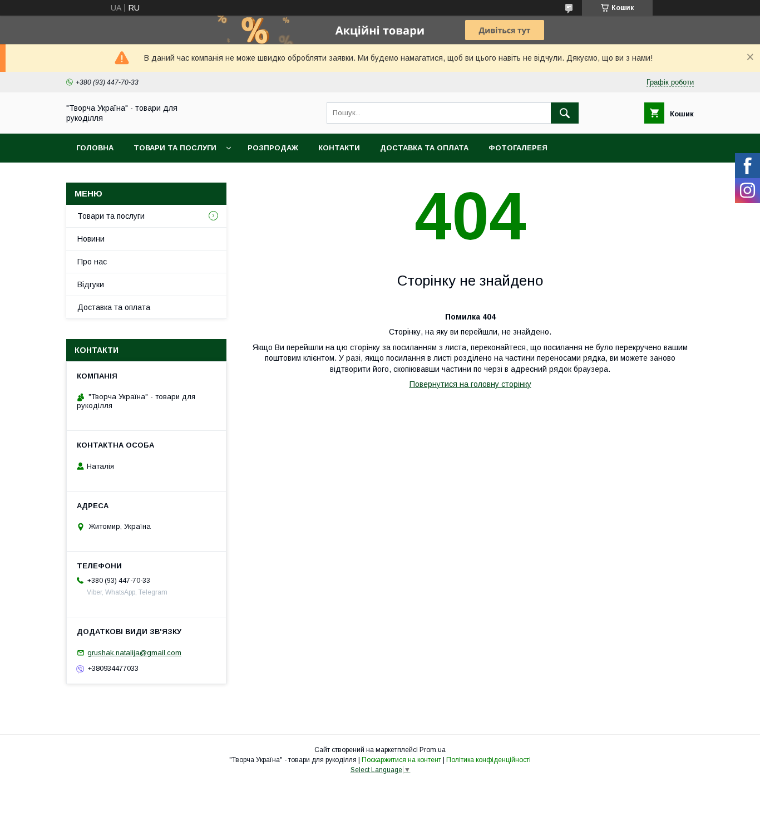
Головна (94, 148)
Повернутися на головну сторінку (470, 384)
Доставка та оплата (424, 148)
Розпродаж (273, 148)
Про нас (92, 261)
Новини (91, 238)
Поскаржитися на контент (401, 760)
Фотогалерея (517, 148)
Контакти (339, 148)
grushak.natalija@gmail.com (134, 653)
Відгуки (90, 284)
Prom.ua (433, 750)
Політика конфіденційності (488, 760)
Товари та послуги (175, 148)
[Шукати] (565, 113)
